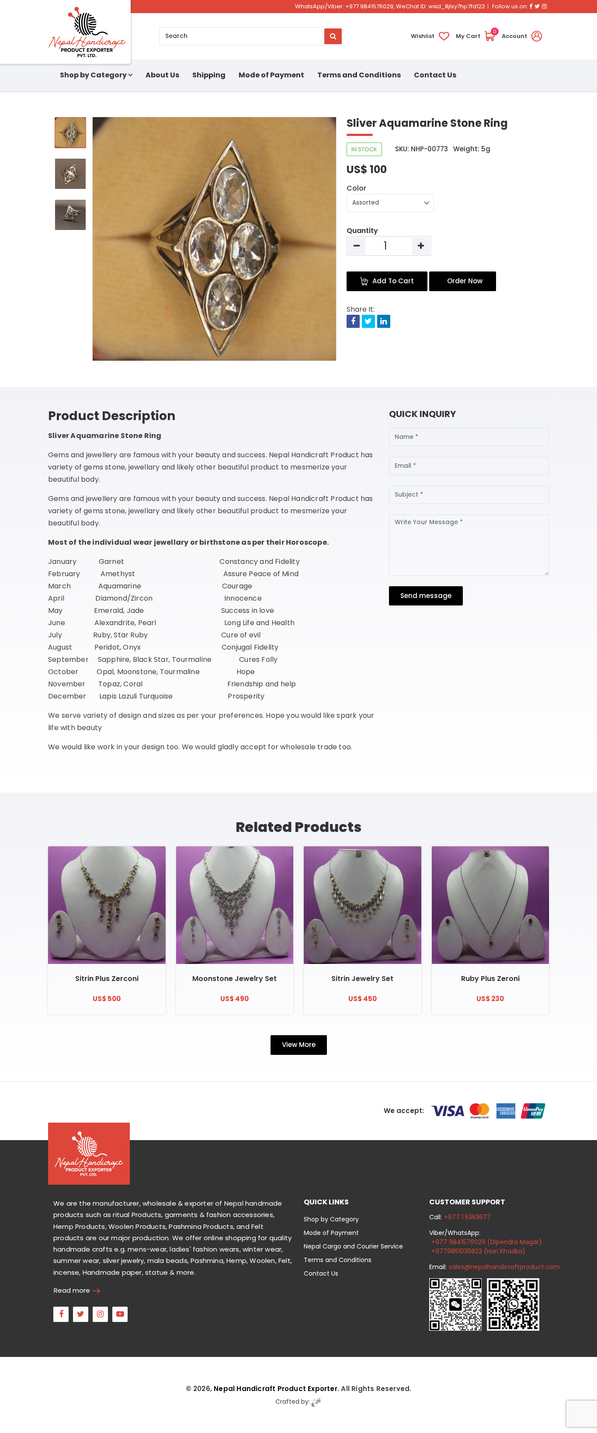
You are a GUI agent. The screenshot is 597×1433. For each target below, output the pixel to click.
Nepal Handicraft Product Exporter (275, 1388)
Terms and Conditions (359, 75)
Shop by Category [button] (93, 75)
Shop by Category (331, 1219)
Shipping (209, 75)
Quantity (362, 231)
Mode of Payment (271, 75)
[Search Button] (333, 36)
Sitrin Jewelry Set (362, 979)
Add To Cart (393, 280)
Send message (425, 595)
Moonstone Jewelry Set (234, 979)
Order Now (464, 280)
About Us (162, 75)
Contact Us (435, 75)
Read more (72, 1290)
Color (356, 188)
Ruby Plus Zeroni (490, 979)
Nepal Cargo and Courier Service (353, 1246)
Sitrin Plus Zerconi (107, 979)
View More (299, 1044)
